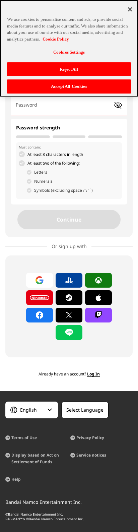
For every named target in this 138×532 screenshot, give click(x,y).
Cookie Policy (56, 39)
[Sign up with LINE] (69, 332)
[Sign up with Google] (39, 280)
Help (16, 479)
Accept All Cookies (69, 86)
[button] (118, 105)
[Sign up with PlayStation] (69, 280)
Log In (93, 374)
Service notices (91, 455)
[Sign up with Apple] (98, 297)
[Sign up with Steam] (69, 297)
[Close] (130, 9)
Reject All (69, 69)
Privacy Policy (90, 437)
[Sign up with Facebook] (39, 315)
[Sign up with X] (69, 315)
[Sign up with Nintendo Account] (39, 297)
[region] (69, 48)
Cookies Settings (69, 52)
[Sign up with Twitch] (98, 315)
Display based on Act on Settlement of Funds (35, 458)
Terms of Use (24, 437)
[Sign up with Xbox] (98, 280)
